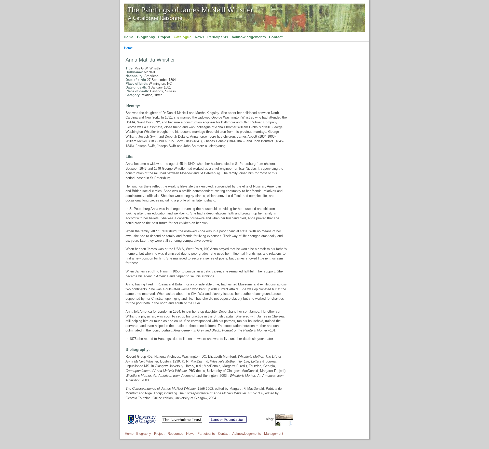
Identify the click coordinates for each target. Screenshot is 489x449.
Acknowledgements (249, 37)
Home (129, 37)
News (199, 37)
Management (273, 434)
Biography (146, 37)
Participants (217, 37)
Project (164, 37)
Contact (276, 37)
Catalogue (183, 37)
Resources (175, 434)
